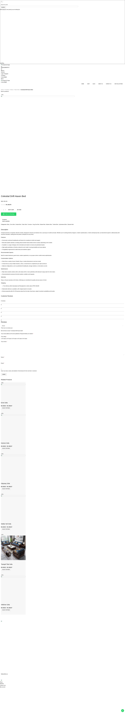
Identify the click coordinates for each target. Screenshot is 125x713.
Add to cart (11, 209)
